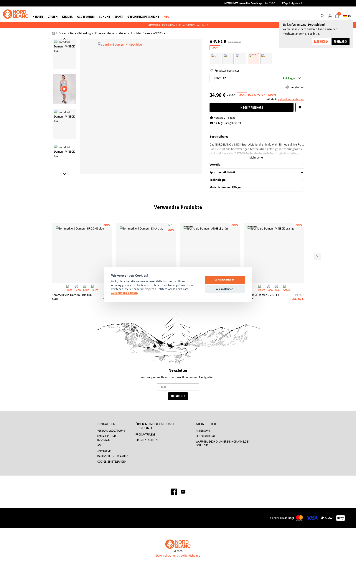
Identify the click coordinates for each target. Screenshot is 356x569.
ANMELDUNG (203, 430)
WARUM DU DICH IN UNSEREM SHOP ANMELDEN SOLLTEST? (223, 443)
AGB (99, 445)
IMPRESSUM (104, 450)
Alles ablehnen (224, 289)
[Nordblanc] (16, 14)
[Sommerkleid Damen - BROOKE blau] (82, 253)
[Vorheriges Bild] (39, 256)
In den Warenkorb (251, 107)
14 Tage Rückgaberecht (291, 3)
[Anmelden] (330, 15)
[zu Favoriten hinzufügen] (299, 107)
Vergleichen (297, 87)
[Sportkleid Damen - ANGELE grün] (210, 253)
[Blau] (253, 55)
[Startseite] (53, 33)
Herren (37, 16)
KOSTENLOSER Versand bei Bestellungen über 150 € (249, 3)
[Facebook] (174, 492)
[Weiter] (317, 256)
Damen (52, 16)
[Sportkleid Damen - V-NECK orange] (274, 253)
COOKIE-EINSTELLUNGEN (111, 461)
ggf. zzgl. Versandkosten (291, 99)
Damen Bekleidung (80, 33)
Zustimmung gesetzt (124, 292)
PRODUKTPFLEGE (145, 434)
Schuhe (104, 16)
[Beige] (215, 55)
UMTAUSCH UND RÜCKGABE (106, 438)
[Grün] (86, 288)
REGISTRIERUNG (205, 436)
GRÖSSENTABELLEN (147, 440)
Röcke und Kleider (105, 33)
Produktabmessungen (227, 70)
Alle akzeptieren (224, 279)
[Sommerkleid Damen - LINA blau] (146, 253)
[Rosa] (228, 55)
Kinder (67, 16)
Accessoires (86, 16)
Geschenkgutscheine (143, 16)
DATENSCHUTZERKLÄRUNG (112, 456)
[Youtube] (183, 491)
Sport (119, 16)
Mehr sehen (256, 157)
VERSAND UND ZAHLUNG (111, 430)
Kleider (123, 33)
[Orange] (240, 55)
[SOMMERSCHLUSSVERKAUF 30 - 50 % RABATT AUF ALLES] (178, 25)
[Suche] (322, 16)
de (349, 15)
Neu (166, 16)
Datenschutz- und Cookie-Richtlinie (178, 555)
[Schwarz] (265, 55)
